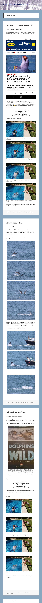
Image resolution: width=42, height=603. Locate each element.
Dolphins (24, 211)
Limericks (28, 211)
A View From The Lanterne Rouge (15, 4)
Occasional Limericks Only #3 (19, 25)
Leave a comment (10, 213)
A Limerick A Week (16, 592)
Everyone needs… (14, 223)
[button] (21, 250)
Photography (15, 402)
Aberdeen (20, 402)
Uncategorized (21, 592)
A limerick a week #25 (16, 412)
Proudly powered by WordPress (12, 600)
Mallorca (32, 211)
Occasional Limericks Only (17, 211)
